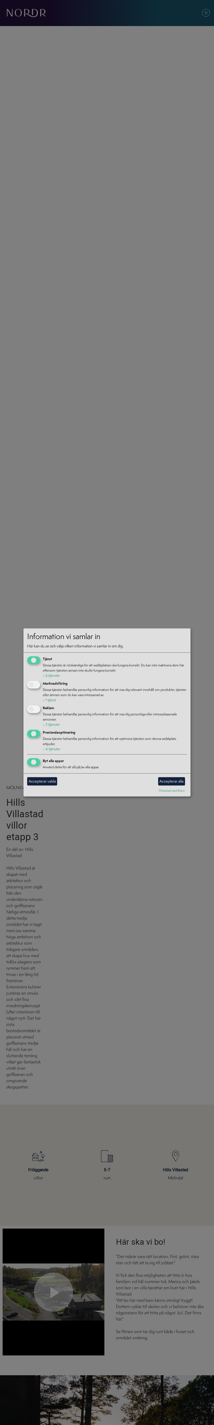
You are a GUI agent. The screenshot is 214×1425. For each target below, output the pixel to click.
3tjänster (51, 724)
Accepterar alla (171, 781)
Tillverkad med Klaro (171, 790)
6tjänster (51, 675)
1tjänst (49, 700)
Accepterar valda (42, 781)
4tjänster (51, 749)
